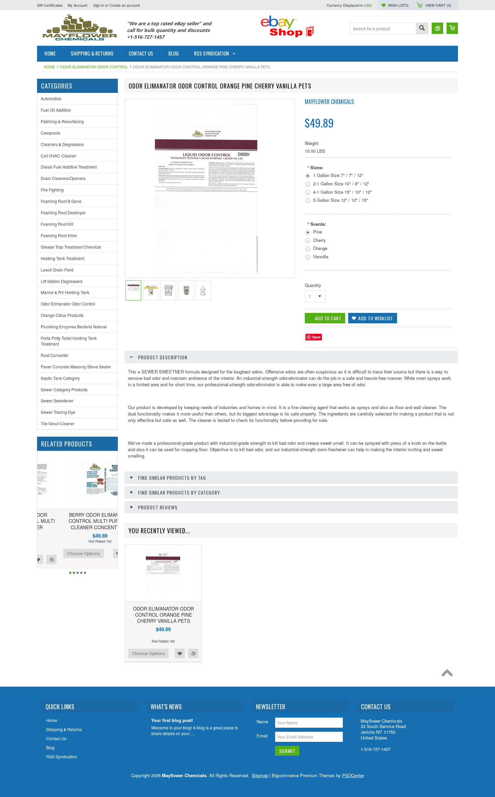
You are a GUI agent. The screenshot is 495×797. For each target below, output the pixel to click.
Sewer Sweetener (57, 400)
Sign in (98, 5)
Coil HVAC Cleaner (58, 155)
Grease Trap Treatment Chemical (71, 247)
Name (262, 721)
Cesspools (50, 133)
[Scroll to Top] (448, 674)
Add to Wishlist (96, 553)
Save (316, 336)
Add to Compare (109, 553)
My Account (77, 5)
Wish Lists (398, 5)
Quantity (313, 285)
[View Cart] (452, 28)
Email (262, 735)
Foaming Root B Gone (61, 201)
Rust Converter (54, 355)
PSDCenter (353, 775)
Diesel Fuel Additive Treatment (69, 167)
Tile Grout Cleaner (57, 423)
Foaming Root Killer (59, 235)
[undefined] (206, 270)
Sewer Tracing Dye (58, 412)
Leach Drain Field (57, 270)
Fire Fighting (52, 189)
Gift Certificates (50, 5)
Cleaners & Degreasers (62, 144)
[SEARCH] (422, 29)
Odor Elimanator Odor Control (94, 66)
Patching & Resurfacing (62, 121)
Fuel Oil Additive (56, 110)
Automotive (51, 98)
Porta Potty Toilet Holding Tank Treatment (69, 341)
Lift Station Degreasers (61, 281)
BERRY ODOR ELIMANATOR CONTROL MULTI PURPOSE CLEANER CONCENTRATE (77, 520)
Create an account (124, 5)
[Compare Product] (437, 28)
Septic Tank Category (60, 378)
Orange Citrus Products (62, 315)
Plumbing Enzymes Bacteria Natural (74, 326)
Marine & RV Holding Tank (65, 292)
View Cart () (438, 5)
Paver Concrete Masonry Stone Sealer (76, 366)
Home (49, 66)
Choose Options (60, 553)
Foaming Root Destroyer (63, 212)
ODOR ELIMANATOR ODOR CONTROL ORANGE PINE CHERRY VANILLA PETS (163, 614)
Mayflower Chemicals (329, 102)
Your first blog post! (172, 720)
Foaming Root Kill (57, 224)
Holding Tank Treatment (62, 258)
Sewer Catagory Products (64, 389)
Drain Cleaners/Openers (63, 178)
